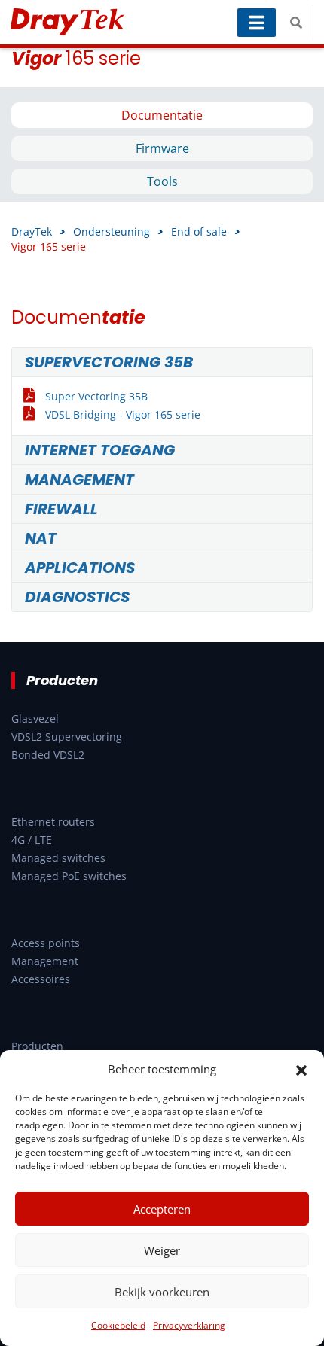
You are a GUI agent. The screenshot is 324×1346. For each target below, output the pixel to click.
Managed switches (58, 858)
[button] (301, 1068)
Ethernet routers (53, 822)
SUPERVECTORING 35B (109, 362)
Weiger (162, 1250)
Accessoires (40, 979)
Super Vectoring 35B (96, 396)
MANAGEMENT (79, 479)
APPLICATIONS (80, 567)
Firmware (162, 148)
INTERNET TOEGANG (100, 450)
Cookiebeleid (118, 1325)
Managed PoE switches (69, 876)
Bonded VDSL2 (47, 755)
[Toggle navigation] (256, 22)
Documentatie (162, 115)
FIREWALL (61, 508)
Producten (37, 1046)
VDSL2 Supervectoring (66, 736)
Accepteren (162, 1209)
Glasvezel (35, 718)
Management (44, 961)
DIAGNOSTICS (77, 597)
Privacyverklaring (189, 1325)
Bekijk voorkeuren (162, 1291)
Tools (162, 181)
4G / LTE (31, 840)
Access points (45, 943)
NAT (41, 538)
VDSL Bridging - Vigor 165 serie (122, 414)
